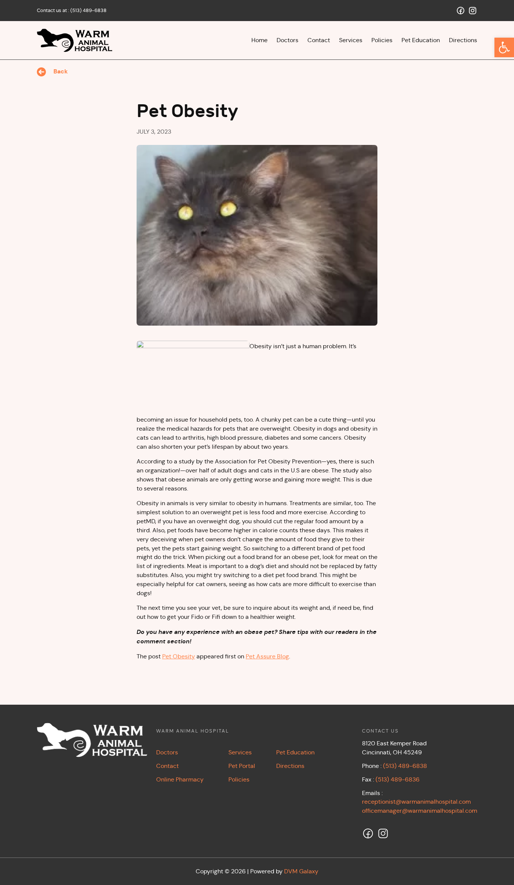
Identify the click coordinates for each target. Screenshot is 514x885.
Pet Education (295, 752)
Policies (238, 779)
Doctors (167, 752)
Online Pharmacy (180, 779)
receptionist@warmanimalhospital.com (416, 801)
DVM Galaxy (301, 871)
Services (240, 752)
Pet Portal (241, 765)
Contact (167, 765)
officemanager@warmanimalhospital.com (419, 810)
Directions (290, 765)
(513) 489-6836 (398, 779)
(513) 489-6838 (88, 10)
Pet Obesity (178, 656)
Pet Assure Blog (267, 656)
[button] (504, 47)
